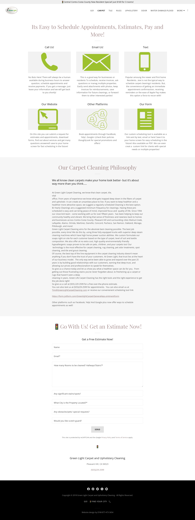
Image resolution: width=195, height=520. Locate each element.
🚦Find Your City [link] (98, 501)
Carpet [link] (101, 10)
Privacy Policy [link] (106, 437)
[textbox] (97, 347)
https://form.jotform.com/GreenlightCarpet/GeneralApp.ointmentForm (85, 296)
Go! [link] (92, 10)
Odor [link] (144, 10)
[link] (11, 10)
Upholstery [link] (131, 10)
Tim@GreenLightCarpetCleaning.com (69, 290)
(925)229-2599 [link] (97, 469)
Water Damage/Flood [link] (162, 10)
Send (97, 429)
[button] (181, 10)
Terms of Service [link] (121, 437)
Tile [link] (111, 10)
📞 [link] (110, 501)
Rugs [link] (119, 10)
